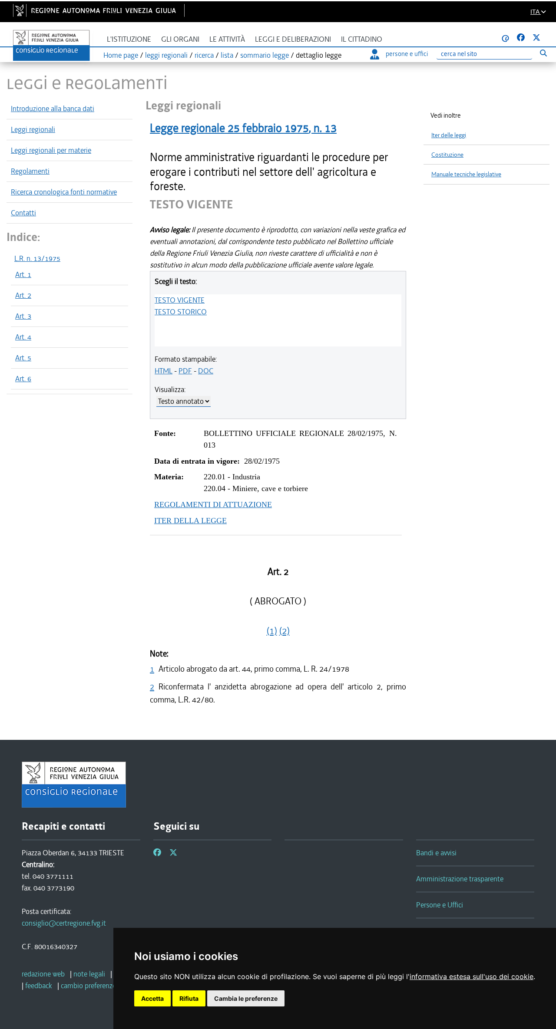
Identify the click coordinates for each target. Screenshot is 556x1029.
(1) (272, 631)
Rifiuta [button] (189, 998)
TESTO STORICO (181, 312)
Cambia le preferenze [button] (246, 998)
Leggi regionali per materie (51, 150)
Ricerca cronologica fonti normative (64, 192)
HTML (163, 371)
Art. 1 (23, 274)
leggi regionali (166, 55)
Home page (120, 55)
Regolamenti (30, 171)
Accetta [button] (152, 998)
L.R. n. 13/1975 (37, 258)
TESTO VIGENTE (180, 300)
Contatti (23, 213)
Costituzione (447, 155)
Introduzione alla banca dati (52, 108)
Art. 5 (23, 358)
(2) (284, 631)
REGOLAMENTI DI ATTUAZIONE (213, 504)
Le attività (227, 39)
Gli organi (180, 39)
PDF (185, 371)
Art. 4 (23, 337)
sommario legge (264, 55)
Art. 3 (23, 316)
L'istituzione (129, 39)
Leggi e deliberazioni (293, 39)
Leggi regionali (33, 129)
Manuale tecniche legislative (466, 174)
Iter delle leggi (448, 135)
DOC (205, 371)
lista (227, 55)
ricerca (204, 55)
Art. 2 (23, 295)
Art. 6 (23, 378)
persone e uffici (407, 53)
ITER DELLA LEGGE (190, 520)
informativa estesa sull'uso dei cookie (471, 976)
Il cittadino (361, 39)
